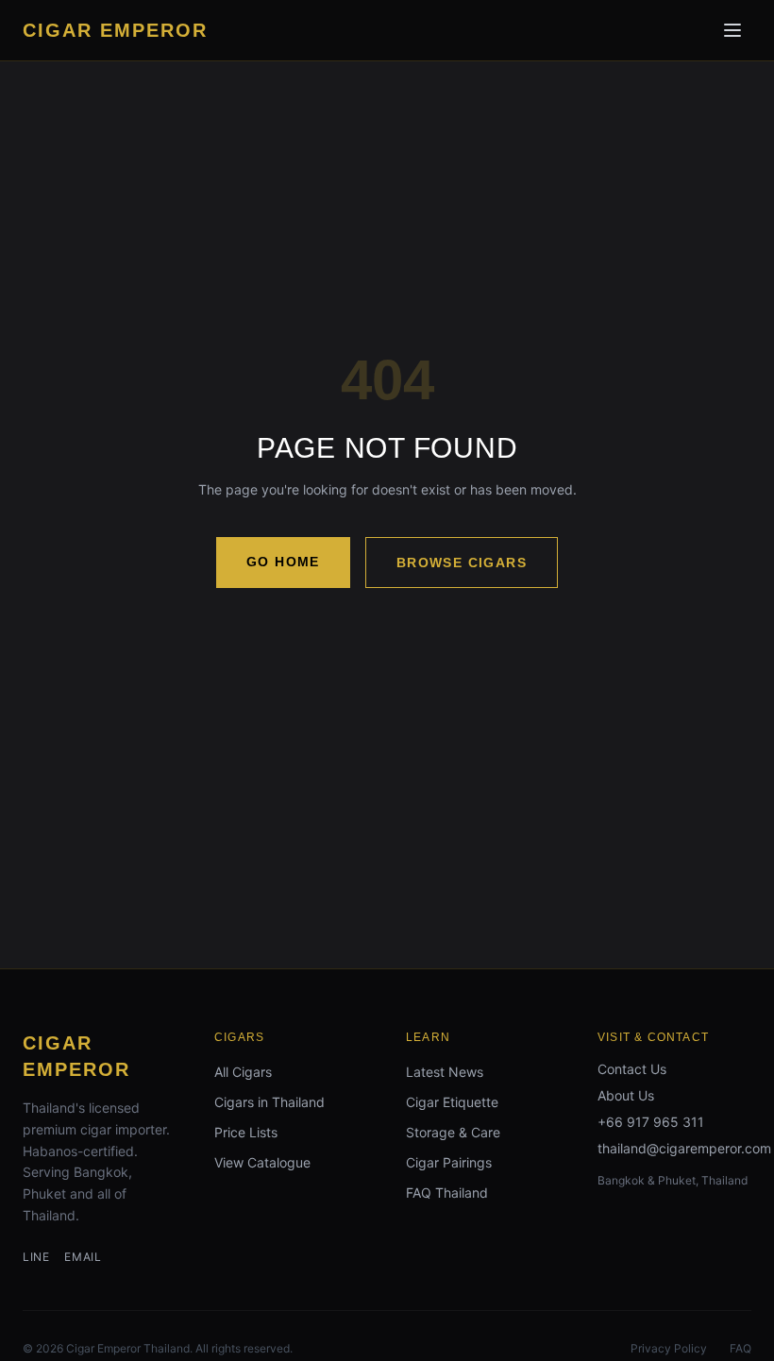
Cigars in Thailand (269, 1102)
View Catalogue (262, 1162)
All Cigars (243, 1072)
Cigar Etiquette (452, 1102)
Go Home (283, 561)
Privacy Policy (669, 1348)
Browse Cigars (461, 562)
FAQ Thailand (447, 1193)
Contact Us (631, 1069)
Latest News (444, 1072)
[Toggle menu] (732, 30)
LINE (36, 1257)
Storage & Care (453, 1132)
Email (82, 1257)
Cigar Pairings (449, 1162)
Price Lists (246, 1132)
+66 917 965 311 (650, 1122)
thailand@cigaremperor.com (684, 1148)
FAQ (740, 1348)
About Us (625, 1095)
